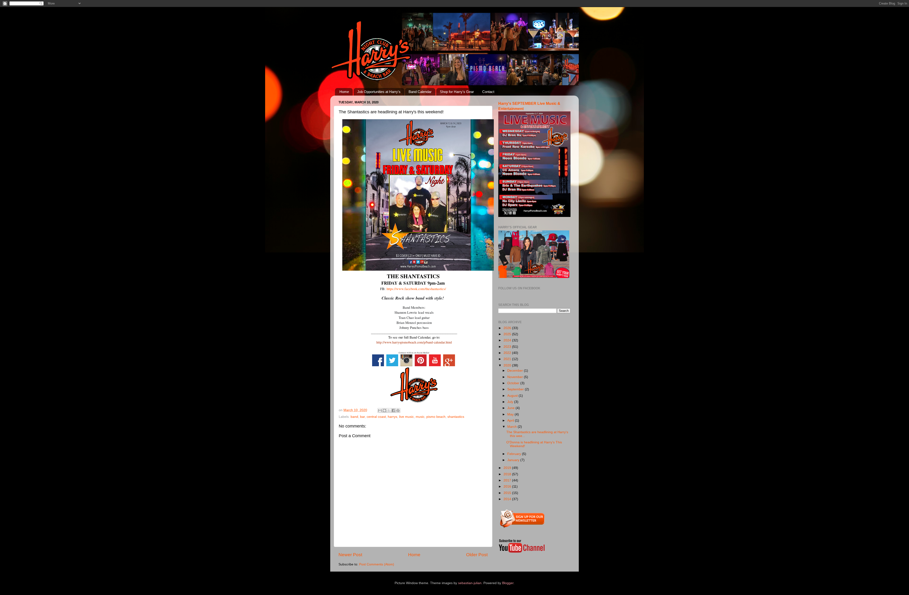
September (516, 389)
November (515, 377)
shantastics (455, 417)
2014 (508, 499)
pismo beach (436, 417)
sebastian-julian (469, 583)
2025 (508, 334)
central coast (376, 417)
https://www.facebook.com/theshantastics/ (416, 288)
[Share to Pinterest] (398, 410)
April (511, 420)
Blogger (507, 583)
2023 (508, 346)
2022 (508, 353)
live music (406, 417)
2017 (508, 480)
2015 (508, 493)
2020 (508, 365)
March (512, 426)
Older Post (477, 554)
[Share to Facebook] (393, 410)
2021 (508, 359)
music (420, 417)
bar (362, 417)
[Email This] (380, 410)
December (515, 370)
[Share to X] (389, 410)
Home (344, 92)
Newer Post (350, 554)
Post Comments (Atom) (376, 564)
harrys (392, 417)
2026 (508, 328)
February (514, 454)
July (510, 402)
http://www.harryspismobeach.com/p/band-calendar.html (414, 342)
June (511, 408)
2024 (508, 340)
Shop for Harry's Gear (457, 92)
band (354, 417)
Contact (488, 92)
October (513, 383)
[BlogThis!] (384, 410)
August (513, 395)
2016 (508, 486)
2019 (508, 468)
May (511, 414)
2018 (508, 474)
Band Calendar (420, 92)
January (513, 460)
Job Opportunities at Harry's (379, 92)
